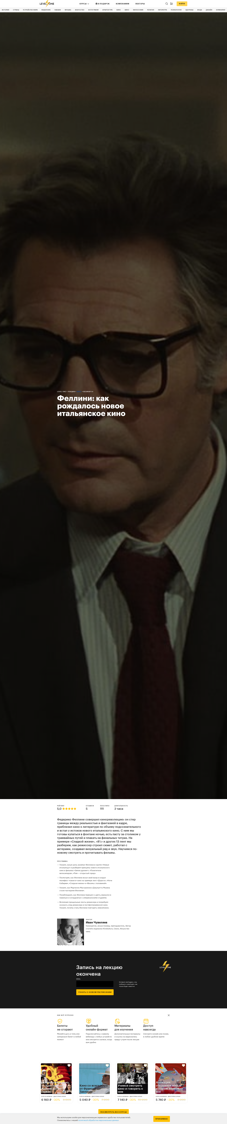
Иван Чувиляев (96, 922)
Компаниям (122, 4)
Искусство (79, 10)
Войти (182, 4)
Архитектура (107, 10)
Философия (138, 10)
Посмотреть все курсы (113, 1112)
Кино (118, 10)
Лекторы (140, 4)
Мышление (45, 10)
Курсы (83, 4)
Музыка (68, 10)
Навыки (58, 10)
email (78, 979)
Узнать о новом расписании (95, 992)
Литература (162, 10)
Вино (127, 10)
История (5, 10)
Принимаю (161, 1119)
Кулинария (220, 10)
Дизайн (209, 10)
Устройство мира (30, 10)
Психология (176, 10)
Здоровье (189, 10)
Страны (16, 10)
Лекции (71, 391)
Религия (150, 10)
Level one (62, 391)
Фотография (93, 10)
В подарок (104, 4)
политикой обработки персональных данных (98, 1120)
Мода (199, 10)
